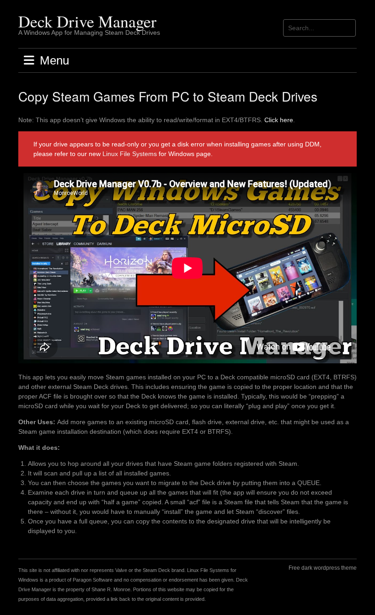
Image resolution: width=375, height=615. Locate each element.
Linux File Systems (129, 153)
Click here (278, 120)
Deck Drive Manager (87, 21)
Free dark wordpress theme (323, 568)
